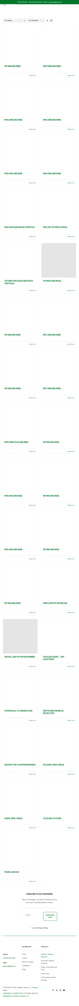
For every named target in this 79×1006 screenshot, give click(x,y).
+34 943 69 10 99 (34, 2)
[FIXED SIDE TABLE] (20, 798)
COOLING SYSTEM (52, 818)
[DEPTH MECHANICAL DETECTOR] (59, 690)
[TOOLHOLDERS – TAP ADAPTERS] (59, 636)
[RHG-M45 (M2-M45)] (20, 99)
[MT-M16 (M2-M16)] (20, 582)
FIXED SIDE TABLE (13, 818)
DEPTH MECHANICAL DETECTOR (53, 711)
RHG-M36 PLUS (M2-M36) (16, 442)
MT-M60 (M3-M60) (12, 66)
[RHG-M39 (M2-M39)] (59, 99)
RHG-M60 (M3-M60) (52, 66)
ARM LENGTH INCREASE (55, 603)
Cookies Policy (18, 993)
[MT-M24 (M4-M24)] (59, 475)
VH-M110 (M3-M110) (52, 281)
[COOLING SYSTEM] (59, 798)
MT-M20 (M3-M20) (51, 549)
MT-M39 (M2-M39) (12, 388)
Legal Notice (7, 993)
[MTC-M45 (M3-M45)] (59, 314)
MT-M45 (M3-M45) (12, 334)
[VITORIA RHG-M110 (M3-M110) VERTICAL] (20, 260)
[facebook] (53, 990)
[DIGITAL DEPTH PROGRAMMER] (20, 636)
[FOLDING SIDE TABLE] (59, 744)
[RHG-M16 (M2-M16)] (59, 153)
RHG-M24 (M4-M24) (13, 496)
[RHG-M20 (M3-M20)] (20, 529)
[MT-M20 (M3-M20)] (59, 529)
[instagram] (60, 990)
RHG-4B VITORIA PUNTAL (55, 227)
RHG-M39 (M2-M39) (52, 120)
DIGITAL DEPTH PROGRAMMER (19, 657)
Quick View (33, 75)
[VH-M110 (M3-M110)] (59, 260)
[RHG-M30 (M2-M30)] (20, 153)
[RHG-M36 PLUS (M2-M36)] (20, 421)
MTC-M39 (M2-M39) (52, 388)
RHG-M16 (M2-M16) (52, 173)
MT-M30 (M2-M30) (51, 442)
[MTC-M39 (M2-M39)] (59, 368)
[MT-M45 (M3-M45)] (20, 314)
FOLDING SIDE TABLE (53, 764)
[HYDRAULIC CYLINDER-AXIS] (20, 690)
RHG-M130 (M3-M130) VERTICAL (19, 227)
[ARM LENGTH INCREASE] (59, 582)
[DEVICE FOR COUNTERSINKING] (20, 744)
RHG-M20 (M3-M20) (13, 549)
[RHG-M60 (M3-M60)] (59, 45)
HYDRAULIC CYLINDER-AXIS (18, 710)
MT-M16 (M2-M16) (12, 603)
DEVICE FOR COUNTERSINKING (20, 764)
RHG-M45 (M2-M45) (13, 120)
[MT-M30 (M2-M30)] (59, 421)
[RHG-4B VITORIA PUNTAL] (59, 206)
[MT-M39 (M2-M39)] (20, 368)
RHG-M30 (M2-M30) (13, 173)
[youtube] (64, 990)
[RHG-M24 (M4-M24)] (20, 475)
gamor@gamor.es (55, 2)
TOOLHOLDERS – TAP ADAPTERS (53, 658)
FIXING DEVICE (11, 872)
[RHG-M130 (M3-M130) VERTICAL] (20, 206)
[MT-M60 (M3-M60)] (20, 45)
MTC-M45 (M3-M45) (52, 334)
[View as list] (51, 20)
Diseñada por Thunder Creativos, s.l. (16, 996)
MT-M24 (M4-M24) (51, 496)
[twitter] (57, 990)
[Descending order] (24, 20)
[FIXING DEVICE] (20, 851)
